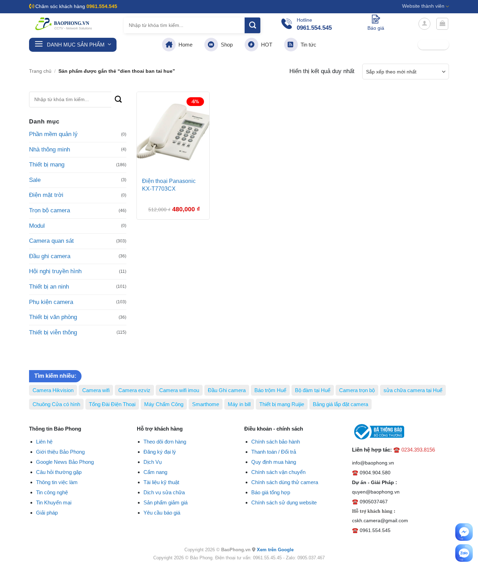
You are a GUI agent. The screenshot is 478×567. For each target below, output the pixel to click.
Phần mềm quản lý (53, 134)
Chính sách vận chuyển (278, 472)
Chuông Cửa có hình (56, 404)
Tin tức (307, 45)
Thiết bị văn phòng (53, 317)
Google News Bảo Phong (65, 462)
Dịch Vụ (152, 462)
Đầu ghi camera (49, 256)
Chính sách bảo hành (275, 442)
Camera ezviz (134, 390)
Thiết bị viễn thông (53, 332)
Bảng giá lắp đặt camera (340, 404)
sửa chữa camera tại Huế (413, 390)
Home (184, 45)
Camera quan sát (51, 241)
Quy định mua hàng (273, 462)
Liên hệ (44, 442)
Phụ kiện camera (51, 302)
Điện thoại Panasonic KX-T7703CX (169, 185)
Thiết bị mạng (46, 164)
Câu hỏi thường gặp (59, 472)
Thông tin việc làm (57, 482)
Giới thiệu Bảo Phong (60, 452)
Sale (35, 180)
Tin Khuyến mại (53, 502)
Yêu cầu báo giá (161, 513)
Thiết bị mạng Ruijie (281, 404)
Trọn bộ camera (49, 210)
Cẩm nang (155, 472)
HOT (265, 45)
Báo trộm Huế (270, 390)
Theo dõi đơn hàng (164, 442)
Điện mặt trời (46, 195)
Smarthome (205, 404)
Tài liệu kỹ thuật (161, 482)
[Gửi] (252, 25)
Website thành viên (423, 6)
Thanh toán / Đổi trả (273, 452)
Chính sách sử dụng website (284, 502)
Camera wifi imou (179, 390)
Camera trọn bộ (357, 390)
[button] (424, 24)
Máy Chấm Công (163, 404)
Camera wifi (96, 390)
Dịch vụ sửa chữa (164, 492)
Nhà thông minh (49, 149)
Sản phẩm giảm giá (165, 502)
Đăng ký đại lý (159, 452)
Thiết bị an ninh (49, 286)
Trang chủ (40, 71)
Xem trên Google (275, 549)
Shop (225, 45)
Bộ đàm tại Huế (312, 390)
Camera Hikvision (53, 390)
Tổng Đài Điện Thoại (112, 404)
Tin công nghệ (52, 492)
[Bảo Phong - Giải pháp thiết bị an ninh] (64, 23)
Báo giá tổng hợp (270, 492)
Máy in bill (239, 404)
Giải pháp (47, 513)
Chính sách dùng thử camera (284, 482)
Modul (37, 225)
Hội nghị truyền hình (55, 271)
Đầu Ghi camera (227, 390)
